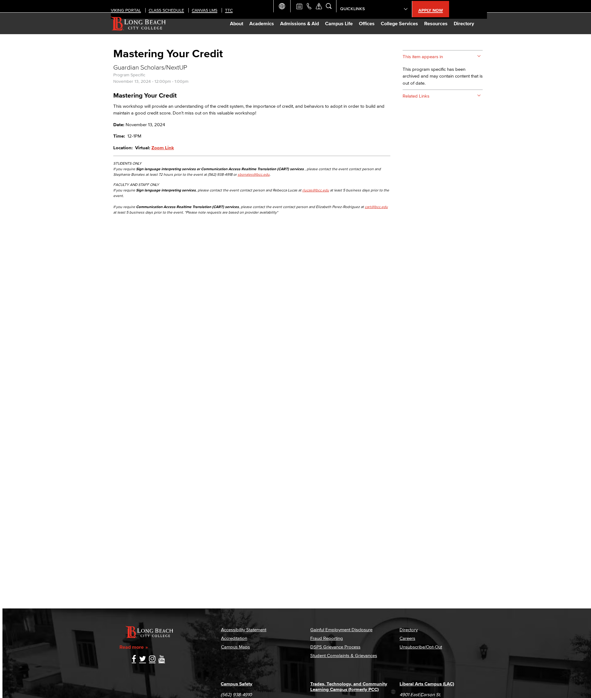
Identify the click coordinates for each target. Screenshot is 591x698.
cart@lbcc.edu (376, 207)
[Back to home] (138, 23)
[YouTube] (162, 659)
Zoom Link (162, 147)
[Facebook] (134, 659)
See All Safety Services (319, 6)
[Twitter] (142, 659)
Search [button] (328, 6)
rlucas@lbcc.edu (315, 190)
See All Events (299, 6)
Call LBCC (309, 6)
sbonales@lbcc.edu (254, 174)
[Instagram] (152, 659)
